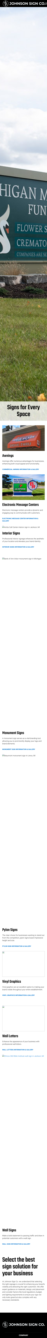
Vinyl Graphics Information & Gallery (18, 995)
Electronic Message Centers (20, 505)
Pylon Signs (9, 930)
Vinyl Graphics (11, 982)
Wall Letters (10, 1036)
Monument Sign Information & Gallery (18, 749)
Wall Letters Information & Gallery (17, 1050)
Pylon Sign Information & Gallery (16, 946)
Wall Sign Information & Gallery (16, 1244)
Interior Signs (11, 533)
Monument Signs (13, 733)
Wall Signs (9, 1230)
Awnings (8, 456)
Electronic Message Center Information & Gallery (20, 520)
